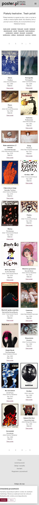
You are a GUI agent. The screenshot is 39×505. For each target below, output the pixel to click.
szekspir (16, 33)
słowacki (22, 33)
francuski (20, 29)
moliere (34, 35)
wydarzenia (9, 33)
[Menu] (35, 4)
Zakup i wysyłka (19, 466)
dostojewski (20, 35)
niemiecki (32, 29)
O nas (19, 460)
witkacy (13, 35)
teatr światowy (30, 31)
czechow (28, 35)
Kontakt (19, 469)
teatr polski (6, 29)
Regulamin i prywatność (19, 471)
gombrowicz (6, 35)
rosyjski (26, 29)
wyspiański (29, 33)
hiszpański (21, 31)
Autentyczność (19, 463)
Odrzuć (12, 500)
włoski (15, 31)
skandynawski (8, 31)
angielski (13, 29)
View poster (10, 88)
